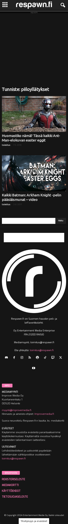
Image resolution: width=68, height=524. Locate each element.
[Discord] (7, 358)
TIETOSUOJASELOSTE (15, 497)
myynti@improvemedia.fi (16, 410)
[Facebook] (15, 358)
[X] (61, 358)
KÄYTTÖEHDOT (11, 491)
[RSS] (30, 358)
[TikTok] (46, 358)
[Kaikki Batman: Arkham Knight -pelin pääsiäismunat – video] (34, 173)
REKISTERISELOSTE (13, 479)
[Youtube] (34, 368)
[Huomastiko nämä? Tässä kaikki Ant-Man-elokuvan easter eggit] (34, 114)
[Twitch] (54, 358)
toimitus (6, 145)
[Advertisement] (34, 47)
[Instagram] (23, 358)
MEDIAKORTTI (10, 485)
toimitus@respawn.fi (42, 350)
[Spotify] (38, 358)
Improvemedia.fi (44, 414)
